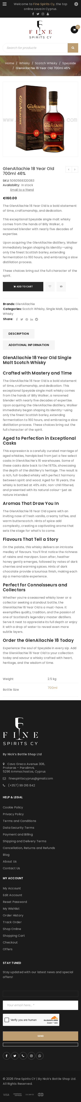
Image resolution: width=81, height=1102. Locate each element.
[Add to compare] (61, 286)
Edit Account (12, 895)
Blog (6, 855)
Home (9, 63)
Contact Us (11, 868)
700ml (52, 688)
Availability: (11, 185)
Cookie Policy (13, 807)
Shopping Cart (14, 936)
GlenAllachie (25, 304)
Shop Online (12, 929)
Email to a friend (22, 190)
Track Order (12, 922)
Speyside (69, 63)
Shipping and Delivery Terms (24, 841)
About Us (10, 861)
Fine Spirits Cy (43, 4)
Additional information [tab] (28, 345)
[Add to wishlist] (50, 286)
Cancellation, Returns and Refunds (29, 848)
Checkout (10, 942)
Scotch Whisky (46, 63)
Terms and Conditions (19, 821)
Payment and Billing (18, 834)
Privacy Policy (13, 814)
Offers (8, 949)
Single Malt (54, 309)
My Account (12, 888)
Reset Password (15, 902)
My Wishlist (11, 908)
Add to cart (25, 286)
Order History (13, 915)
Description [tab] (18, 334)
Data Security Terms (18, 828)
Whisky (24, 63)
